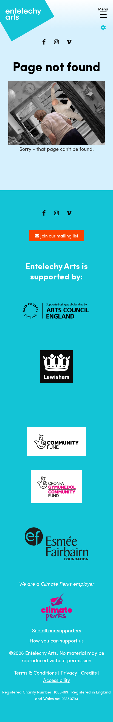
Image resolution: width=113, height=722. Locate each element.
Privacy (69, 672)
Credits (89, 672)
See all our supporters (56, 630)
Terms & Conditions (35, 672)
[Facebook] (44, 42)
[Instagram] (56, 42)
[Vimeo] (69, 42)
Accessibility (56, 679)
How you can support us (57, 640)
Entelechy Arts (41, 652)
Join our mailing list (58, 236)
